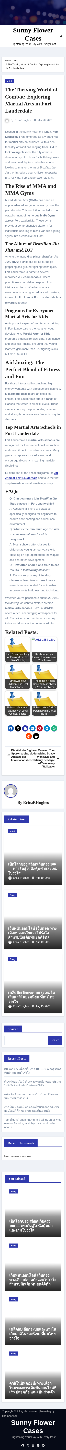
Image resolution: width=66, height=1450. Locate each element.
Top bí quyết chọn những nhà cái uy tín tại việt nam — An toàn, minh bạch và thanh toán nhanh (32, 1123)
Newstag (45, 1411)
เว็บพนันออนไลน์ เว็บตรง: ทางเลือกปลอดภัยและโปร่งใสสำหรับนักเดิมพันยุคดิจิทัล (32, 933)
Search (13, 1029)
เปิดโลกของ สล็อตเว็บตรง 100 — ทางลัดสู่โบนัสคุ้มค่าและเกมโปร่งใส (33, 868)
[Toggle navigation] (6, 36)
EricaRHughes (23, 120)
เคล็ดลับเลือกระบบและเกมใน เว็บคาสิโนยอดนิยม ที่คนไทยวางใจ (31, 997)
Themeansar (9, 1416)
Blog (9, 80)
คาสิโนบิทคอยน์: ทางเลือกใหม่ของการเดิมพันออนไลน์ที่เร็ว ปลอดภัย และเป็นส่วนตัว (33, 1387)
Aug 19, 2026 (43, 877)
